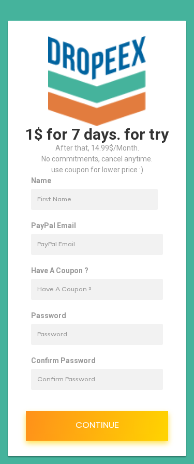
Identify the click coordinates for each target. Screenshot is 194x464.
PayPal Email (53, 225)
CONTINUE (97, 425)
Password (48, 315)
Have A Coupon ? (59, 270)
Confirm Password (63, 360)
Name (41, 180)
